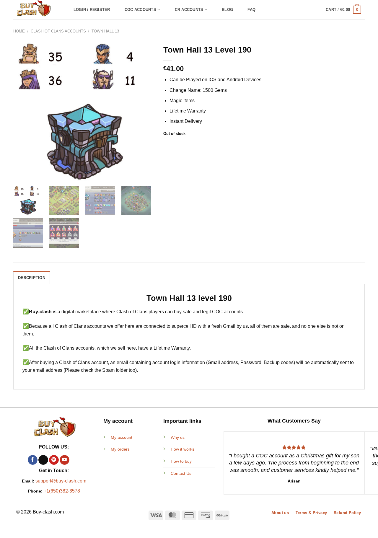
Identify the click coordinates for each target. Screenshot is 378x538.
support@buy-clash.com (60, 480)
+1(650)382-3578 (62, 490)
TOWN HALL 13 (105, 31)
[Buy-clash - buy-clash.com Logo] (37, 9)
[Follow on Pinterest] (54, 460)
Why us (178, 437)
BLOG (227, 9)
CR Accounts (189, 9)
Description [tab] (31, 277)
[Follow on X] (43, 460)
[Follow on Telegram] (75, 460)
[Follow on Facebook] (33, 460)
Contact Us (181, 473)
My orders (120, 449)
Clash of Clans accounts (58, 31)
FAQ (251, 9)
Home (19, 31)
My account (121, 437)
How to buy (181, 461)
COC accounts (140, 9)
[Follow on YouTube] (64, 460)
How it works (182, 449)
